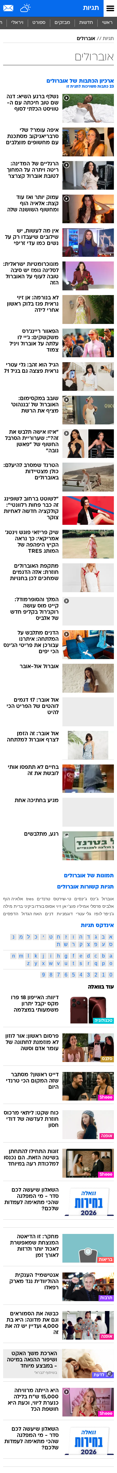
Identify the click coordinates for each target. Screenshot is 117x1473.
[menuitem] (86, 23)
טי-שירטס (62, 898)
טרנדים (43, 898)
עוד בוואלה (101, 987)
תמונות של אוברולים (89, 876)
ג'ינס (94, 898)
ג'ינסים (80, 898)
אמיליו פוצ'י (78, 906)
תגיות (91, 8)
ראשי (107, 23)
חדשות (86, 23)
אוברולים (86, 38)
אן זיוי (61, 906)
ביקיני (29, 906)
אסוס (50, 906)
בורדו (39, 906)
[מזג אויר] (25, 8)
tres (30, 898)
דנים (49, 913)
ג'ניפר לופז (104, 913)
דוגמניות (65, 913)
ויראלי (17, 23)
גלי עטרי (83, 913)
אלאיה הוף (13, 898)
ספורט (39, 23)
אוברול (108, 898)
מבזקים (62, 23)
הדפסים (10, 913)
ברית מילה (13, 906)
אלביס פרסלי (102, 906)
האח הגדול (32, 913)
